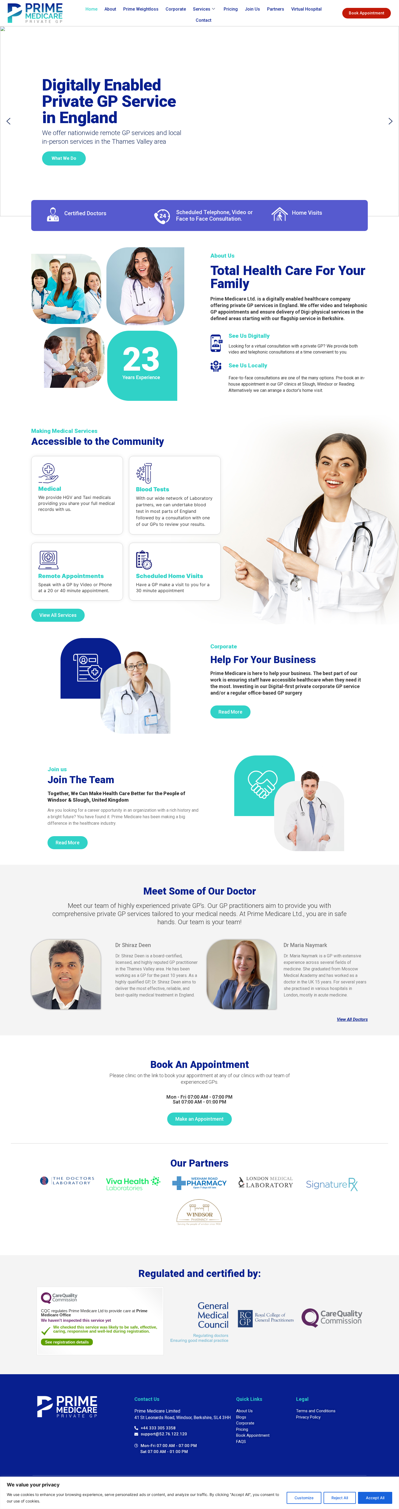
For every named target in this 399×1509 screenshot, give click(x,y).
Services (201, 9)
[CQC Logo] (59, 1302)
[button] (8, 121)
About (110, 9)
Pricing (231, 9)
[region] (199, 1493)
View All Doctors (352, 1019)
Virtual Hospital (306, 9)
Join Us (252, 9)
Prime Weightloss (141, 9)
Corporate (176, 9)
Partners (275, 9)
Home (91, 9)
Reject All (339, 1497)
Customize (304, 1497)
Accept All (375, 1497)
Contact (203, 20)
